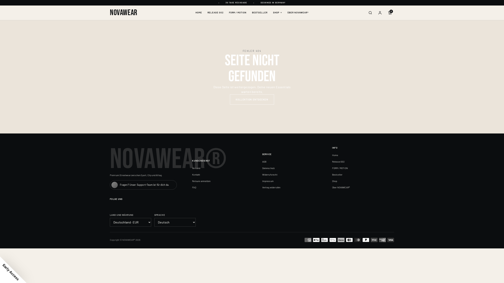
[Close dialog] (323, 99)
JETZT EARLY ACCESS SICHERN (290, 158)
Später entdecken (290, 170)
